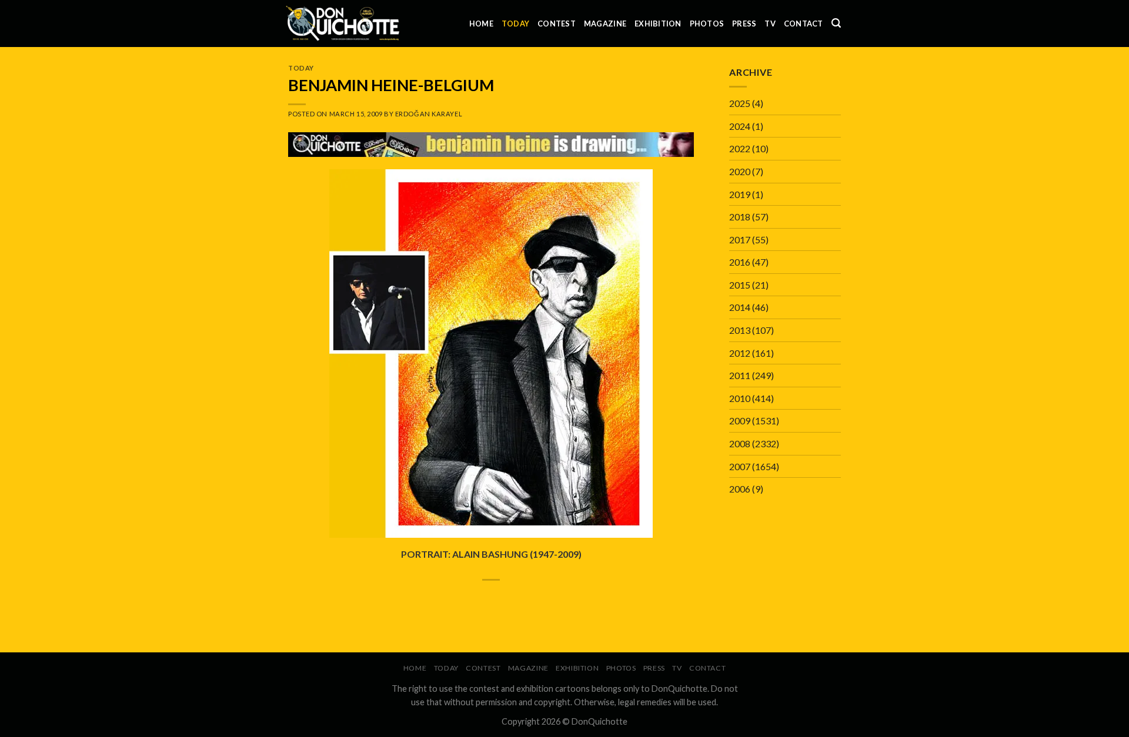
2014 (739, 307)
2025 (739, 103)
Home (481, 23)
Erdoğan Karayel (428, 114)
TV (770, 23)
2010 (739, 398)
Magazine (605, 23)
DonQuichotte (599, 721)
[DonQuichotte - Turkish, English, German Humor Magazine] (343, 23)
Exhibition (658, 23)
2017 (739, 239)
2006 (739, 488)
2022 (739, 148)
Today (515, 23)
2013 (739, 330)
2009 (739, 420)
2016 (739, 261)
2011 (739, 375)
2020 (739, 171)
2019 (739, 194)
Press (744, 23)
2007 (739, 466)
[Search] (836, 23)
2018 (739, 216)
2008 (739, 443)
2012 (739, 353)
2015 (739, 284)
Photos (707, 23)
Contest (556, 23)
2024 (739, 126)
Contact (803, 23)
